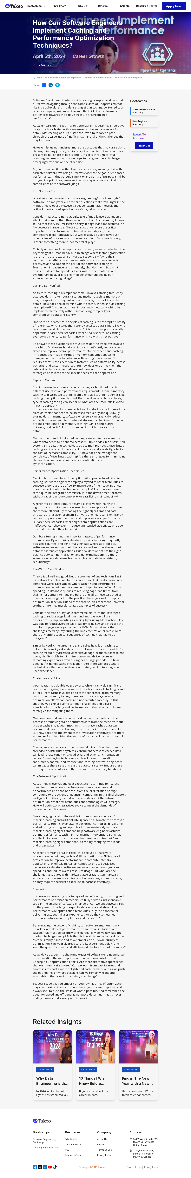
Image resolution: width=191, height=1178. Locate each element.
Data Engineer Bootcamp (140, 123)
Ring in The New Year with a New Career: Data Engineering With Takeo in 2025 (137, 1081)
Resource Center (146, 5)
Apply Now (173, 6)
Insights (124, 5)
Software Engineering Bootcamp (144, 111)
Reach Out (144, 145)
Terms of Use (133, 1167)
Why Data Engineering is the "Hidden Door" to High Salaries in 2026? (51, 1081)
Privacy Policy (151, 1167)
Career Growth (45, 1069)
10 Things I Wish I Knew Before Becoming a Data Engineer (93, 1081)
